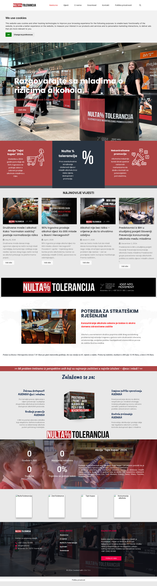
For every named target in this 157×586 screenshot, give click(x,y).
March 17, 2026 (89, 240)
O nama (63, 539)
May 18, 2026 (10, 240)
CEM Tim (87, 570)
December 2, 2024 (129, 243)
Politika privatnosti (78, 580)
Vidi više (8, 262)
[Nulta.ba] (24, 5)
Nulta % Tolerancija (68, 543)
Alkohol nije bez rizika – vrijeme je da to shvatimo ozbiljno (96, 231)
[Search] (140, 5)
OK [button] (8, 35)
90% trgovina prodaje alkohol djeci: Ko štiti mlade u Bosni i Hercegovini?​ (59, 231)
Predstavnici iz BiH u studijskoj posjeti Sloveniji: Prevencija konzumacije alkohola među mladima (135, 233)
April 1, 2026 (48, 240)
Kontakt (63, 547)
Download (64, 550)
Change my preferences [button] (23, 35)
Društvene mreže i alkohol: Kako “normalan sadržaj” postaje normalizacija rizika (20, 231)
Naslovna (64, 535)
